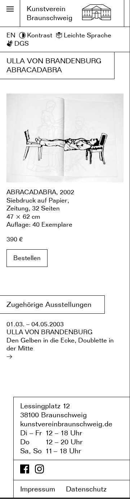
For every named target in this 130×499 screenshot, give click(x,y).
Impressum (42, 489)
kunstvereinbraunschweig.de (66, 423)
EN (10, 35)
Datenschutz (91, 489)
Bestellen (27, 258)
